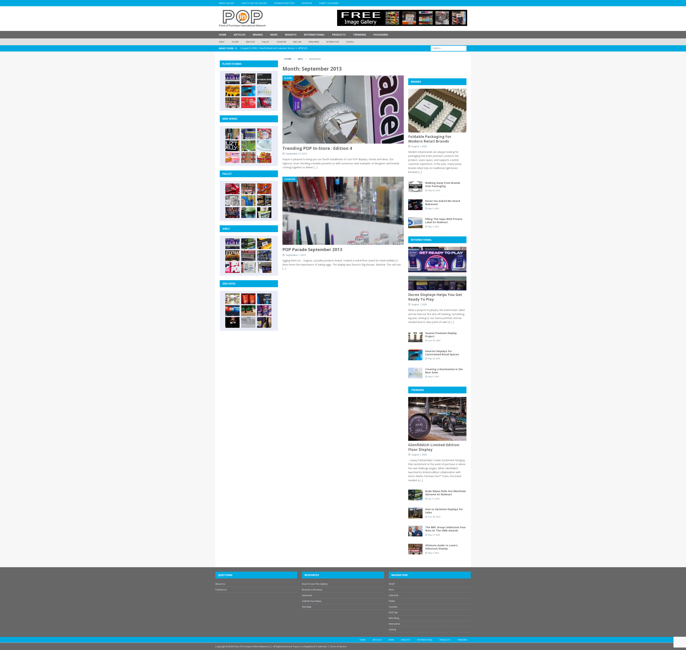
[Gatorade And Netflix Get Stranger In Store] (232, 212)
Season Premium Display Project (441, 334)
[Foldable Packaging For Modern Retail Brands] (437, 111)
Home (222, 34)
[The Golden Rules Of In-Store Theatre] (248, 255)
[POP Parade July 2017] (248, 157)
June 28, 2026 (434, 516)
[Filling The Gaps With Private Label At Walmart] (415, 222)
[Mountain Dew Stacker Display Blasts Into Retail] (248, 212)
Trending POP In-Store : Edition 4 (317, 148)
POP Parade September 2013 (312, 249)
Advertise (307, 3)
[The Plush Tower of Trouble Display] (232, 200)
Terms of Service (338, 646)
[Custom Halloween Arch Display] (232, 255)
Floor (235, 41)
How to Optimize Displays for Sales (444, 510)
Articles (239, 34)
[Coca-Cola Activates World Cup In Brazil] (248, 102)
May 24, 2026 (434, 190)
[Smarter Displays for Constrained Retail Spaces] (248, 90)
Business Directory (284, 3)
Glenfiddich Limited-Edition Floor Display (433, 447)
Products (339, 34)
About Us (220, 583)
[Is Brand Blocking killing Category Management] (264, 255)
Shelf (222, 41)
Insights (291, 34)
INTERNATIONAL (421, 239)
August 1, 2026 (419, 146)
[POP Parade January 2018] (264, 145)
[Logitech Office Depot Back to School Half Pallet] (264, 212)
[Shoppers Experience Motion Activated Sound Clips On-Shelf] (264, 267)
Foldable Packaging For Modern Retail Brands (429, 139)
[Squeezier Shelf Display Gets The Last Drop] (248, 267)
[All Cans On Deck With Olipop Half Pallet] (248, 200)
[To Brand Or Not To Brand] (248, 310)
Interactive (332, 41)
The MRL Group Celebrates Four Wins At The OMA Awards (445, 529)
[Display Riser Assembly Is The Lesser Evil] (264, 102)
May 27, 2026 (434, 534)
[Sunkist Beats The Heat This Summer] (264, 134)
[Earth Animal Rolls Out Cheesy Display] (232, 90)
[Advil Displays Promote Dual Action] (232, 310)
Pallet (265, 41)
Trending (359, 34)
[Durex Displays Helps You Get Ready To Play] (232, 78)
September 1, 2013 (296, 255)
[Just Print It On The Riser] (248, 322)
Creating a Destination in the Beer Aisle (444, 370)
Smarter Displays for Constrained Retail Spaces (442, 352)
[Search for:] (448, 48)
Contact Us (221, 589)
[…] (315, 167)
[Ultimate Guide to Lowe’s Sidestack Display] (232, 102)
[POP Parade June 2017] (264, 157)
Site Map (306, 606)
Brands (258, 34)
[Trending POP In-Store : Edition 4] (343, 109)
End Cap (297, 41)
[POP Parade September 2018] (232, 145)
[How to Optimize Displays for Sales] (415, 513)
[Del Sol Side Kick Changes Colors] (264, 310)
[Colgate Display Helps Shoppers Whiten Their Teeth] (248, 298)
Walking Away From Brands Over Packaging (442, 184)
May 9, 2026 (433, 376)
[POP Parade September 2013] (343, 211)
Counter (281, 41)
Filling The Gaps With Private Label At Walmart (443, 220)
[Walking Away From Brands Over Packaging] (415, 186)
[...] (420, 172)
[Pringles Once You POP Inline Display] (232, 267)
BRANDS (416, 81)
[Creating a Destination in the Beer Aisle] (264, 90)
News (274, 34)
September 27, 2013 (296, 153)
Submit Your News (328, 3)
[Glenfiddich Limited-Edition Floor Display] (248, 78)
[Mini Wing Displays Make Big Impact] (232, 134)
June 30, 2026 (434, 340)
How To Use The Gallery (254, 3)
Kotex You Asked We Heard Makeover (442, 202)
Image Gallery (226, 3)
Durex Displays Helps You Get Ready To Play (435, 297)
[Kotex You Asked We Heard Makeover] (415, 204)
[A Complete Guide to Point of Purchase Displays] (232, 298)
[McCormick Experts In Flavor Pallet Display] (264, 200)
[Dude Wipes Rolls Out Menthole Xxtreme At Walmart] (248, 243)
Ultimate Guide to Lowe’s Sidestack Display (441, 547)
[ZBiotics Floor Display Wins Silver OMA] (264, 78)
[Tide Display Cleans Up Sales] (264, 188)
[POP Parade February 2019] (248, 134)
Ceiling (350, 41)
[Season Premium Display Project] (415, 337)
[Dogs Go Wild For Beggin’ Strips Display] (264, 322)
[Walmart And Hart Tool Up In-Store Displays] (264, 298)
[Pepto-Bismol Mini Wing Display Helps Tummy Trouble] (232, 157)
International (314, 34)
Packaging (380, 34)
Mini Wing (314, 41)
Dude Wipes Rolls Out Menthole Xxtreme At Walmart (445, 492)
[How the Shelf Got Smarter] (264, 243)
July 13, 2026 (433, 498)
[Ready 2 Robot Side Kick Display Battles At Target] (232, 322)
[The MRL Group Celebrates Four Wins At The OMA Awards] (415, 531)
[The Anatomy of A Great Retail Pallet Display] (232, 188)
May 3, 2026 (433, 208)
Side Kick (250, 41)
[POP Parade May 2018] (248, 145)
